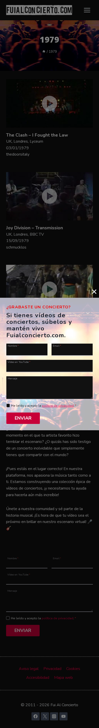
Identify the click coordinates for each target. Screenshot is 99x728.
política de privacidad (58, 406)
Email (57, 345)
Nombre (13, 345)
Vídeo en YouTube (19, 361)
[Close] (94, 291)
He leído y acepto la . (43, 406)
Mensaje (12, 378)
